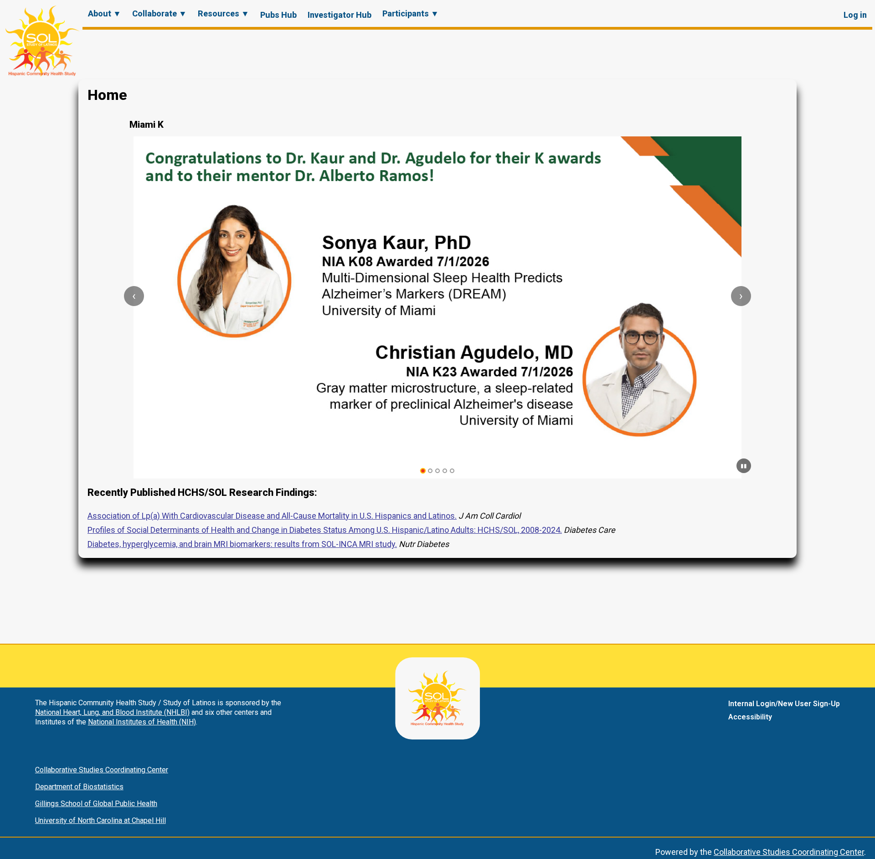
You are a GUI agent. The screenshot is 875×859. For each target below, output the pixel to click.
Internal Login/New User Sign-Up (784, 703)
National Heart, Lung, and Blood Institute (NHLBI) (112, 712)
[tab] (423, 471)
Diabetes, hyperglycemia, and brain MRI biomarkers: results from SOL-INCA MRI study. (242, 544)
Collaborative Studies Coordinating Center (101, 769)
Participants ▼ (410, 13)
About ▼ (104, 13)
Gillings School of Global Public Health (96, 803)
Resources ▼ (223, 13)
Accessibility (750, 717)
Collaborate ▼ (159, 13)
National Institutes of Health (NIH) (142, 722)
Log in (855, 15)
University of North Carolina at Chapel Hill (100, 820)
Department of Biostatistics (79, 786)
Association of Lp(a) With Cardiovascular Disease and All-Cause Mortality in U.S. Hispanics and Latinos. (272, 516)
